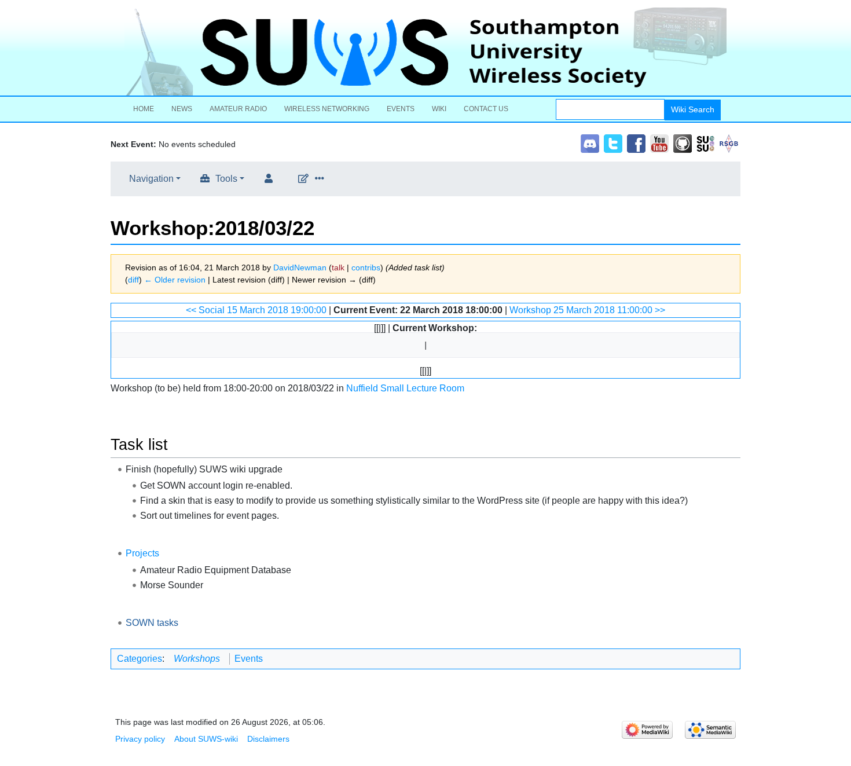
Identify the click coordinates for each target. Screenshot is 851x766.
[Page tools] (322, 178)
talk (338, 267)
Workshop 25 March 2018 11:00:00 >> (587, 310)
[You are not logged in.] (271, 178)
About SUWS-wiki (206, 738)
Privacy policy (140, 738)
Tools (226, 179)
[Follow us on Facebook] (636, 143)
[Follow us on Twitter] (613, 143)
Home (143, 109)
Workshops (197, 659)
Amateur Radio (238, 109)
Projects (142, 553)
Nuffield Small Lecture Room (405, 388)
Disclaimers (268, 738)
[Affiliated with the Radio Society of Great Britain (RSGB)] (728, 143)
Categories (139, 659)
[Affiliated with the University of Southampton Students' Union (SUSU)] (705, 143)
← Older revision (175, 279)
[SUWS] (425, 52)
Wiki (439, 109)
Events (401, 109)
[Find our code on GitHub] (682, 143)
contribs (365, 267)
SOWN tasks (152, 623)
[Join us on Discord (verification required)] (589, 143)
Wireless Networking (326, 109)
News (181, 109)
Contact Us (486, 109)
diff (133, 279)
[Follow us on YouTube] (659, 143)
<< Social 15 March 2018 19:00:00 (256, 310)
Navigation (151, 179)
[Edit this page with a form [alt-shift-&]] (306, 178)
